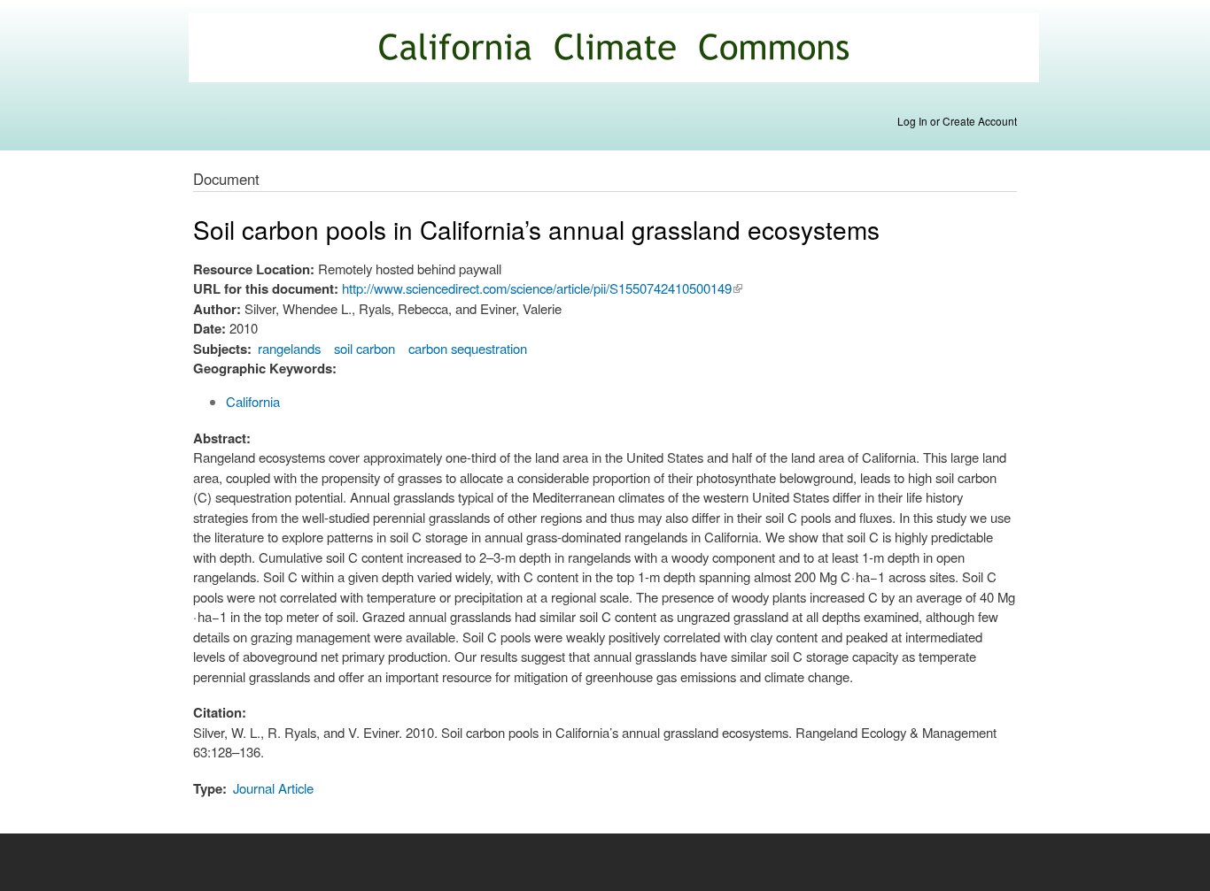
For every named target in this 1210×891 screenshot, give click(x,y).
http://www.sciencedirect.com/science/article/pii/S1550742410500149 (542, 288)
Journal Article (273, 788)
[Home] (616, 50)
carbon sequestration (467, 348)
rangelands (289, 348)
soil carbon (364, 348)
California (253, 401)
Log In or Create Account (957, 120)
